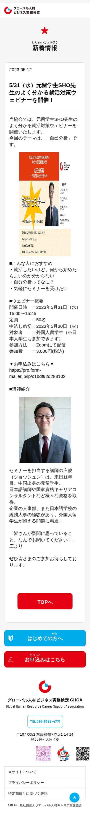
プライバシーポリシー (26, 783)
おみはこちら (45, 659)
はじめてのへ (45, 638)
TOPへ (45, 602)
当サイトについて (22, 772)
